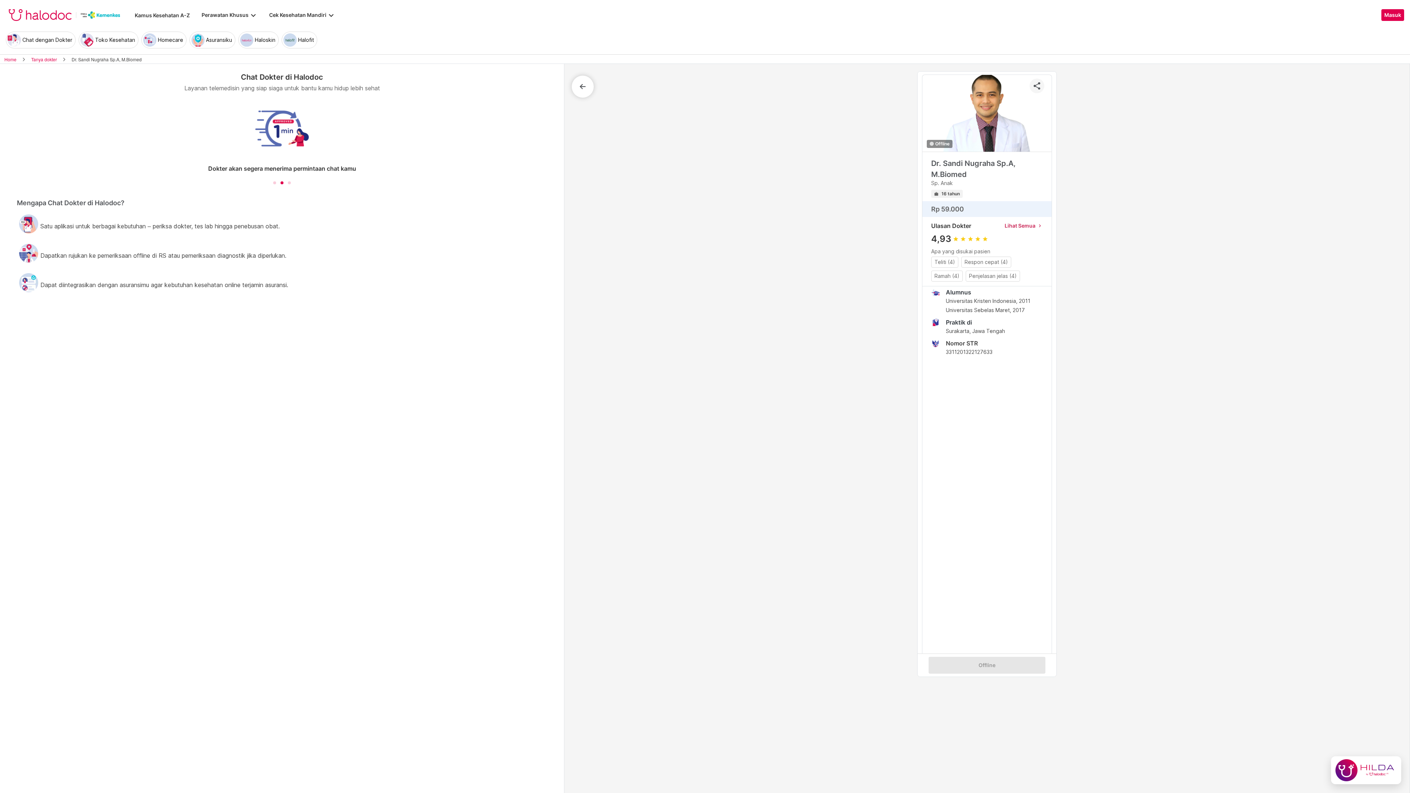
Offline (987, 665)
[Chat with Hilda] (1366, 770)
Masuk (1392, 15)
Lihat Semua (1024, 225)
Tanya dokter (44, 59)
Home (10, 59)
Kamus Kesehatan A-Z (162, 15)
